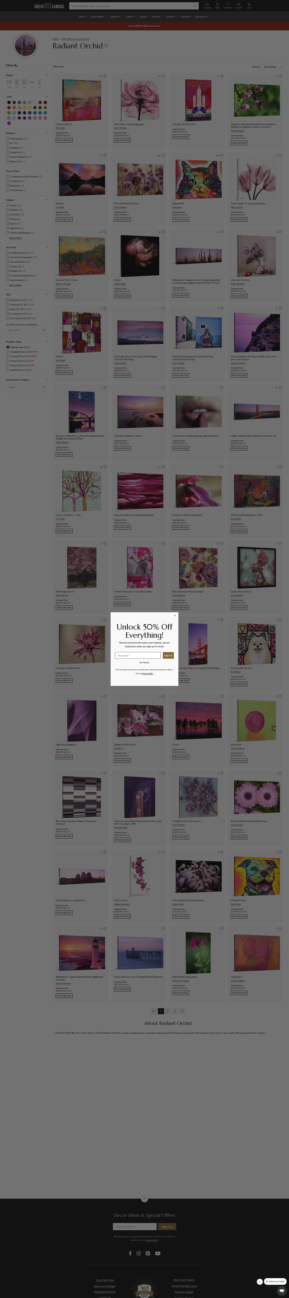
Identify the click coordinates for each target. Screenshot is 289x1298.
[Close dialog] (175, 615)
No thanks (144, 662)
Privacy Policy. (147, 673)
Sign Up (168, 655)
